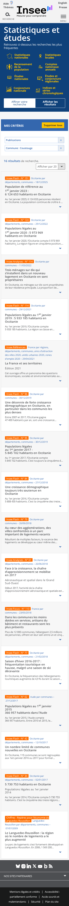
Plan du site (51, 901)
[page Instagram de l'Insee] (23, 867)
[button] (60, 207)
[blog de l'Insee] (45, 867)
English (62, 3)
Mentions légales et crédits (25, 891)
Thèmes (8, 7)
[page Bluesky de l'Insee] (18, 867)
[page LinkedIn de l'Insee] (29, 867)
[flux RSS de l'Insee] (51, 867)
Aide (6, 3)
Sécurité (35, 901)
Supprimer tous (53, 125)
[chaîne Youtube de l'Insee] (40, 867)
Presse (63, 7)
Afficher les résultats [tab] (50, 103)
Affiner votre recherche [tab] (19, 103)
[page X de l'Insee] (34, 867)
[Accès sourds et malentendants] (11, 3)
